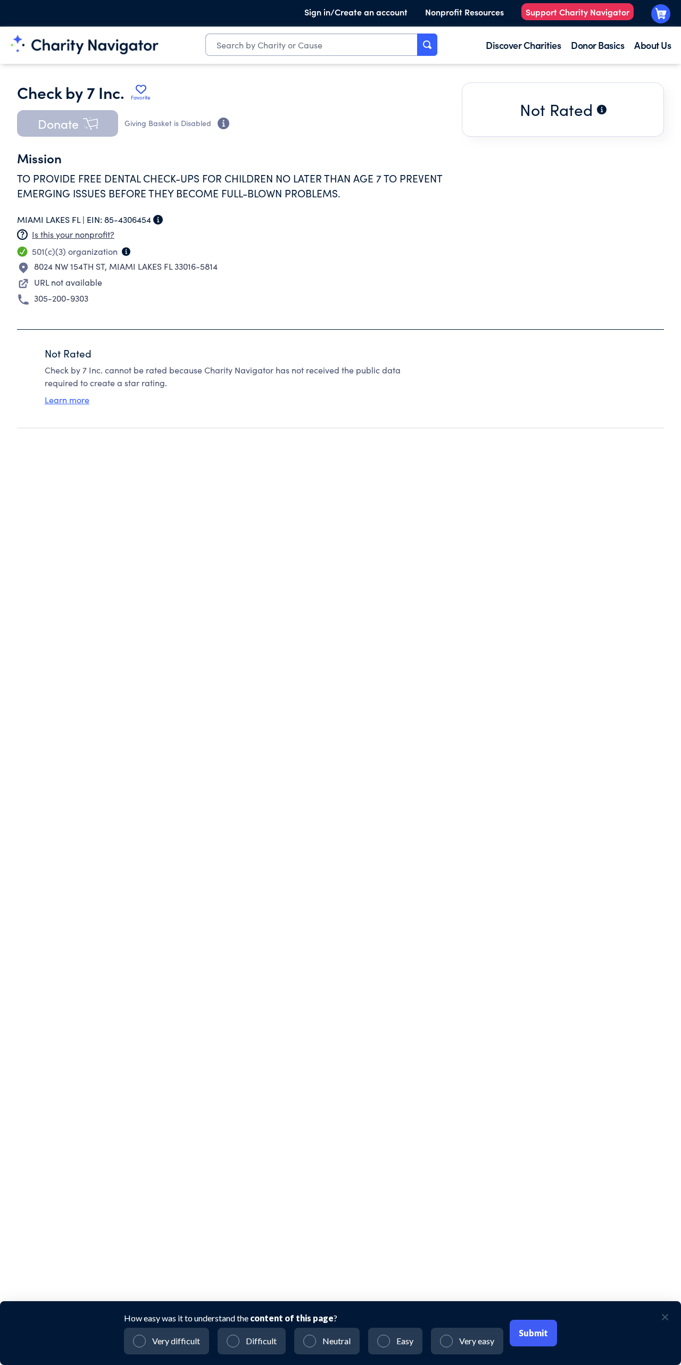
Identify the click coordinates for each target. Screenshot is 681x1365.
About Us (652, 45)
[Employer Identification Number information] (158, 219)
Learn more (67, 399)
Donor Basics (597, 45)
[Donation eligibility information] (223, 123)
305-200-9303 (61, 298)
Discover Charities (523, 45)
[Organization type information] (126, 251)
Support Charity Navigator (577, 12)
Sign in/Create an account (356, 11)
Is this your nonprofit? (73, 234)
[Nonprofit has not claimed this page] (22, 234)
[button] (67, 123)
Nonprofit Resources (464, 11)
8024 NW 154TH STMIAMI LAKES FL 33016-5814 (126, 266)
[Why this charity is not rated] (602, 109)
